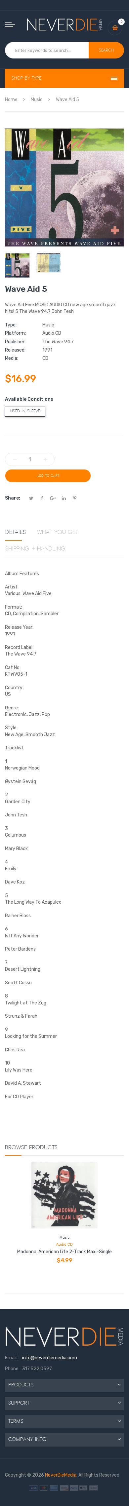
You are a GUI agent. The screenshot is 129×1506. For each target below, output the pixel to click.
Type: (11, 325)
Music (64, 1237)
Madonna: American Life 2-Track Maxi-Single (64, 1252)
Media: (11, 358)
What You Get (57, 532)
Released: (15, 350)
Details (15, 532)
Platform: (15, 333)
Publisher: (15, 342)
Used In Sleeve (25, 411)
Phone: (12, 1369)
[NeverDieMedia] (64, 24)
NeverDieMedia (60, 1475)
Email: (11, 1358)
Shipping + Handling (35, 549)
